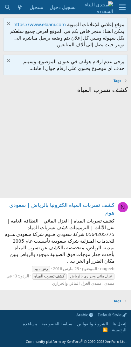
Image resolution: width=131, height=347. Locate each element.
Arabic (82, 315)
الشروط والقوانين (92, 324)
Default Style (110, 315)
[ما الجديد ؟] (20, 7)
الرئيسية (119, 330)
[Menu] (122, 7)
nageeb (107, 268)
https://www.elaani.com (39, 24)
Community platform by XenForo (76, 341)
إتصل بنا (120, 324)
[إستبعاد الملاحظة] (9, 24)
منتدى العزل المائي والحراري (76, 283)
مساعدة (30, 324)
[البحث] (7, 7)
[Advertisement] (65, 148)
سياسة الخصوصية (57, 324)
